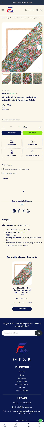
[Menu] (3, 10)
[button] (39, 47)
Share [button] (5, 178)
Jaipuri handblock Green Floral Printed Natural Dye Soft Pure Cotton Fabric (22, 291)
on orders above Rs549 (32, 2)
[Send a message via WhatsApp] (40, 420)
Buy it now (32, 133)
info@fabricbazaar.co (24, 407)
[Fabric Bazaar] (10, 10)
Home (3, 18)
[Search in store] (41, 10)
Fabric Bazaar (24, 420)
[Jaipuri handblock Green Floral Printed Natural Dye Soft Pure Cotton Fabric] (22, 273)
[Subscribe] (38, 333)
